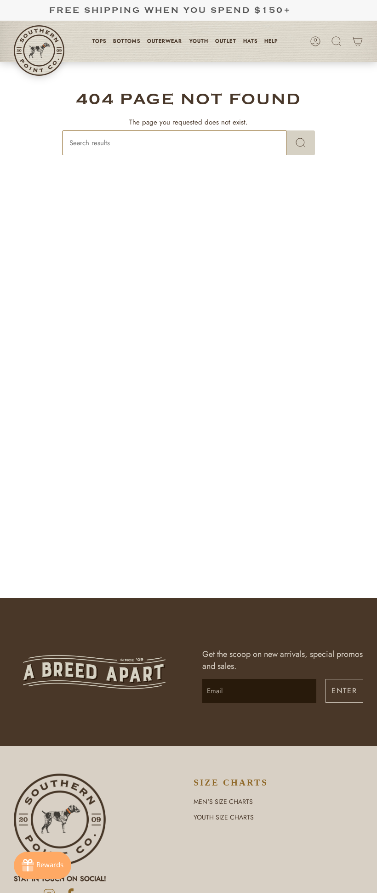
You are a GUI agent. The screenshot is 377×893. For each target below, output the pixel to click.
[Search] (300, 142)
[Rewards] (42, 865)
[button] (102, 41)
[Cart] (357, 41)
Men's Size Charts (223, 801)
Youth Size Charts (224, 817)
